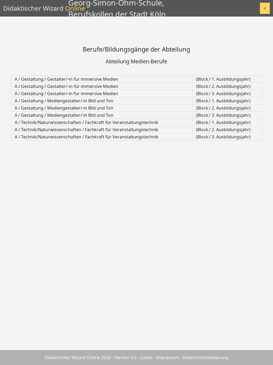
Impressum (167, 357)
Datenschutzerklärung (205, 357)
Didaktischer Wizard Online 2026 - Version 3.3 (90, 357)
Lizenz (146, 357)
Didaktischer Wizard (44, 8)
